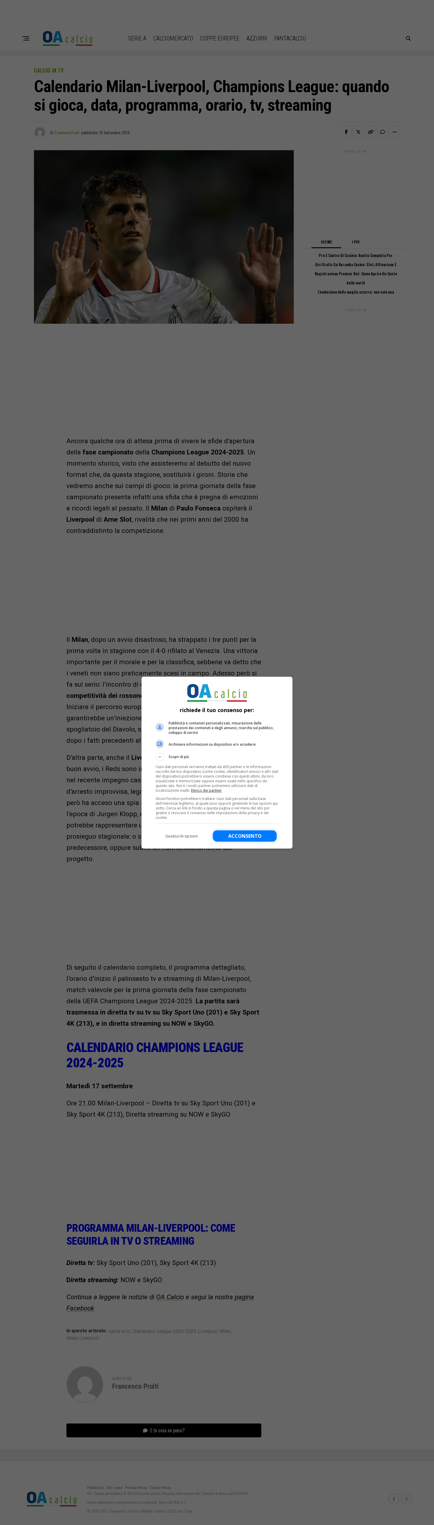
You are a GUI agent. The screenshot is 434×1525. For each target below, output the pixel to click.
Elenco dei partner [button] (206, 790)
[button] (217, 757)
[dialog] (217, 763)
